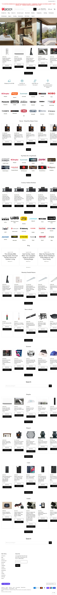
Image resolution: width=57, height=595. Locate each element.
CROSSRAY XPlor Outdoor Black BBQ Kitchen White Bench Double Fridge (30, 198)
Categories (39, 12)
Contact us (3, 587)
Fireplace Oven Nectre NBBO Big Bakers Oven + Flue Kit (30, 136)
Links (14, 587)
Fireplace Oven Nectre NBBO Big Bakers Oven (42, 135)
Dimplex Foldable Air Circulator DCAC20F (42, 408)
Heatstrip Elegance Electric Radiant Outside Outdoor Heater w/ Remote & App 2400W (42, 287)
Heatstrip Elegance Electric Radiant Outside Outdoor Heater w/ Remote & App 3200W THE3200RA (30, 288)
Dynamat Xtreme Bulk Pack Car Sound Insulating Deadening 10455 (6, 362)
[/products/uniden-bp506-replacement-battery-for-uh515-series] (43, 505)
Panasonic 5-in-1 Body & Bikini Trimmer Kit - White (19, 323)
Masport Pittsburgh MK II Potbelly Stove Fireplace (42, 442)
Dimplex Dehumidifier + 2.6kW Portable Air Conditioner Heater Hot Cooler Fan (6, 60)
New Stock (27, 12)
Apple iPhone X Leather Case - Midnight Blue (30, 477)
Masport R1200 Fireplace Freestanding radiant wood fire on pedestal (18, 443)
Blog (9, 12)
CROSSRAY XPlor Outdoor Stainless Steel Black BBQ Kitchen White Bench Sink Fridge (42, 198)
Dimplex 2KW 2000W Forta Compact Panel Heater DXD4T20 (18, 59)
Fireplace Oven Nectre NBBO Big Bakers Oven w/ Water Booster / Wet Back (18, 136)
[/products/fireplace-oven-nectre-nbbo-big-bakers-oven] (43, 127)
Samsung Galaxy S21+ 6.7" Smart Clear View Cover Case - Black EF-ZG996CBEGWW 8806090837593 (42, 479)
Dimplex (3, 62)
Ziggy (51, 325)
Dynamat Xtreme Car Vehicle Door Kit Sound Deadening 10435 (18, 361)
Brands (33, 12)
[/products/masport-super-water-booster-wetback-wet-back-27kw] (7, 434)
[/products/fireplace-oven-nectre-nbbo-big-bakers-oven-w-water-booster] (19, 127)
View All (28, 149)
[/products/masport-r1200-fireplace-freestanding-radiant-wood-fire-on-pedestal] (19, 434)
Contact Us (3, 12)
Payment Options (11, 588)
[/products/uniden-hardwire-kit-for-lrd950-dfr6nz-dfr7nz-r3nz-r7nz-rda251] (19, 505)
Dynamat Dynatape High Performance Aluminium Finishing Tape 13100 (30, 361)
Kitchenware (4, 16)
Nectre (3, 139)
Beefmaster (40, 326)
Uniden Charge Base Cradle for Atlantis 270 (6, 513)
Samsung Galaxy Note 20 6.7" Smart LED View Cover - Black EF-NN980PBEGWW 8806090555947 (6, 479)
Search (33, 16)
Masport (3, 445)
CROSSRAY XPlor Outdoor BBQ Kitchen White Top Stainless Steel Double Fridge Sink (19, 198)
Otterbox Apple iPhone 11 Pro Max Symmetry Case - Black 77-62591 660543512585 (18, 478)
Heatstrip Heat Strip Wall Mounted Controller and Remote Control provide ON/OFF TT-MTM (18, 287)
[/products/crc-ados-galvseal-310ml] (7, 316)
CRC (3, 324)
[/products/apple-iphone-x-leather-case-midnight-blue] (31, 469)
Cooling (14, 16)
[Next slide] (54, 31)
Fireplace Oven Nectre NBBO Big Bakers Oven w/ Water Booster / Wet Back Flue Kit (6, 136)
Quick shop (7, 65)
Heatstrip (27, 62)
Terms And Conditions (4, 588)
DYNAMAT (51, 62)
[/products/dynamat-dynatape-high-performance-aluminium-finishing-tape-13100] (31, 353)
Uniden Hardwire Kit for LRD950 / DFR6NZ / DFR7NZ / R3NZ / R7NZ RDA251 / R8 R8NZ (18, 514)
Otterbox (15, 481)
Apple (9, 16)
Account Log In (20, 12)
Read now (10, 261)
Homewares (51, 12)
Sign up (17, 565)
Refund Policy (23, 587)
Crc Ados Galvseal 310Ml (6, 323)
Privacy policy (18, 587)
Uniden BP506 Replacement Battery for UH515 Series (42, 513)
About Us (13, 12)
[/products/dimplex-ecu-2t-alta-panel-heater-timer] (31, 401)
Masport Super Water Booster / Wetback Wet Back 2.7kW (6, 443)
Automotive (20, 16)
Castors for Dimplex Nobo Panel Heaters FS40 (42, 59)
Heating (45, 12)
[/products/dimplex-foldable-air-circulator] (43, 401)
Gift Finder (27, 16)
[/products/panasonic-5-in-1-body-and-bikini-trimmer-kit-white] (19, 316)
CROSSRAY (4, 200)
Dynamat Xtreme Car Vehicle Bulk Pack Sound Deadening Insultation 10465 (42, 362)
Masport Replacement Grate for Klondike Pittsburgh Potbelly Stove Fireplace (31, 443)
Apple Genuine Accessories (30, 478)
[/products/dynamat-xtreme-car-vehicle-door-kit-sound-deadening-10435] (19, 353)
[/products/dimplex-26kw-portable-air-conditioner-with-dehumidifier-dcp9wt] (7, 51)
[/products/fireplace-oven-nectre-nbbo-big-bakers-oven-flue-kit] (31, 127)
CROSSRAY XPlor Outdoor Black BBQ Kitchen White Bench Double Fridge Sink (6, 198)
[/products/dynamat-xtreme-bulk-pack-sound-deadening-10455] (7, 353)
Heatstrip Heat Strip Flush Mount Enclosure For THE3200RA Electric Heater (30, 324)
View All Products (28, 212)
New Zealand (51, 1)
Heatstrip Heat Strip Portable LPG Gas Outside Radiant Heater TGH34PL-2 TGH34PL (30, 60)
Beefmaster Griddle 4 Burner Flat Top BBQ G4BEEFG (42, 324)
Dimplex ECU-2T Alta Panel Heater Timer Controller (30, 409)
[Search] (34, 9)
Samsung (3, 482)
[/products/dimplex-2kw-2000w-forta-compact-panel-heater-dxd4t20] (19, 51)
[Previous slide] (3, 31)
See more (28, 267)
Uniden (3, 514)
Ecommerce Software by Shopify (6, 591)
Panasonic (15, 325)
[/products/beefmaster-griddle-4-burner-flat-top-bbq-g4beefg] (43, 316)
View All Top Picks (28, 73)
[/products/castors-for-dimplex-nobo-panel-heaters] (43, 51)
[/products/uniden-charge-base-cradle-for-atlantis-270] (7, 505)
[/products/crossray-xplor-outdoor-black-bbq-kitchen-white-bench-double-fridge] (31, 189)
